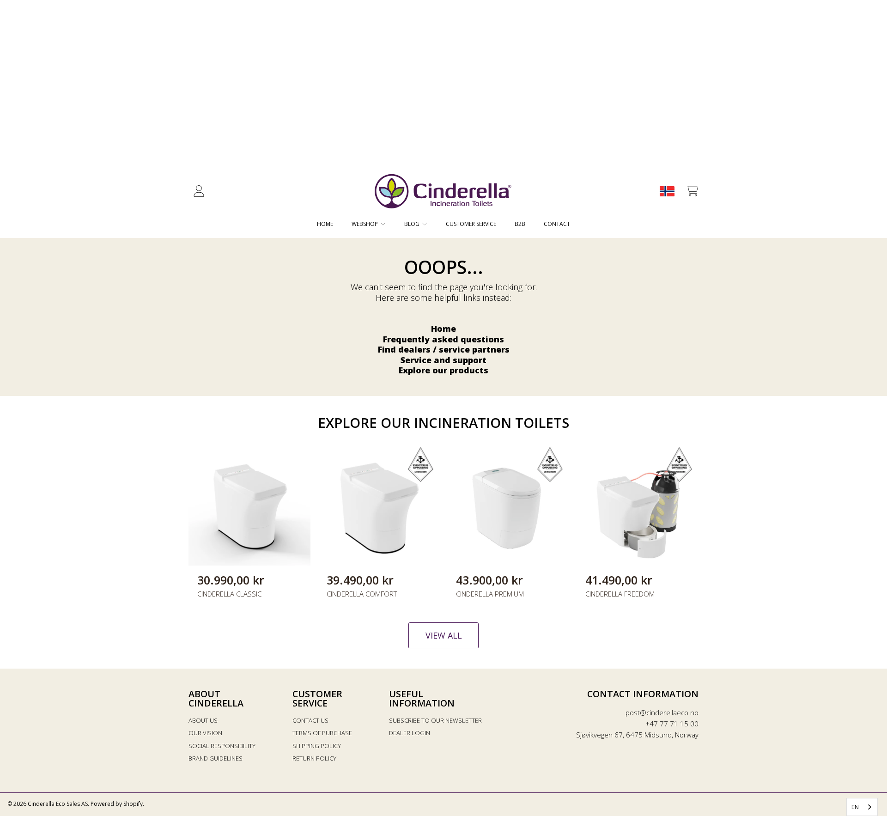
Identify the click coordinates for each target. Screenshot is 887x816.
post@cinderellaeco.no (662, 712)
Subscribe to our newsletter (435, 720)
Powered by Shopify (117, 804)
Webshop (365, 224)
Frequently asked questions (443, 339)
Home (443, 328)
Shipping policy (316, 746)
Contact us (310, 720)
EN (855, 807)
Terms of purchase (322, 733)
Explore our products (443, 370)
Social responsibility (221, 746)
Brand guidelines (215, 758)
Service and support (443, 359)
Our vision (205, 733)
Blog (412, 224)
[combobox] (862, 807)
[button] (692, 191)
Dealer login (409, 733)
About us (203, 720)
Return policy (314, 758)
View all (443, 635)
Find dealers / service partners (444, 349)
